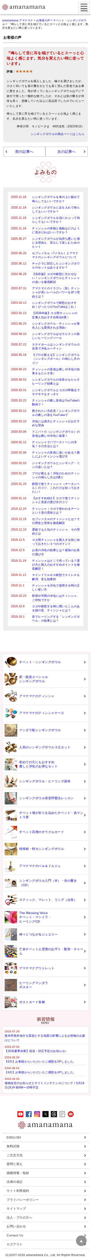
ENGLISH (14, 1137)
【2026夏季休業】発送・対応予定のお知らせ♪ (36, 1051)
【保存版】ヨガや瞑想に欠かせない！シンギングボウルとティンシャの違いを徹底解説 (56, 278)
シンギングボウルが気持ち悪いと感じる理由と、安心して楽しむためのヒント (56, 242)
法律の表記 (15, 1181)
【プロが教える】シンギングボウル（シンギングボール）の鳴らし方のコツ (56, 358)
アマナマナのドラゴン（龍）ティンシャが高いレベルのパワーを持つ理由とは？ (56, 292)
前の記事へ (24, 151)
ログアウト (15, 1244)
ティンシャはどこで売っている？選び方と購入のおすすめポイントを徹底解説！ (56, 564)
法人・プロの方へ (19, 1217)
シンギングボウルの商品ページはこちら (57, 134)
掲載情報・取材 (18, 1173)
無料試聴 (13, 1146)
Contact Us (15, 1235)
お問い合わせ (16, 1226)
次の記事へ (66, 151)
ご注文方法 (15, 1155)
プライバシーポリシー (23, 1199)
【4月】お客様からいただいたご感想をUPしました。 (40, 1072)
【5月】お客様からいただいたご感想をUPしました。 (40, 1061)
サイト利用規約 (18, 1190)
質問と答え (15, 1164)
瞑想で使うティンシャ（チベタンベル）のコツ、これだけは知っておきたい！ (56, 487)
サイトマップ (16, 1208)
